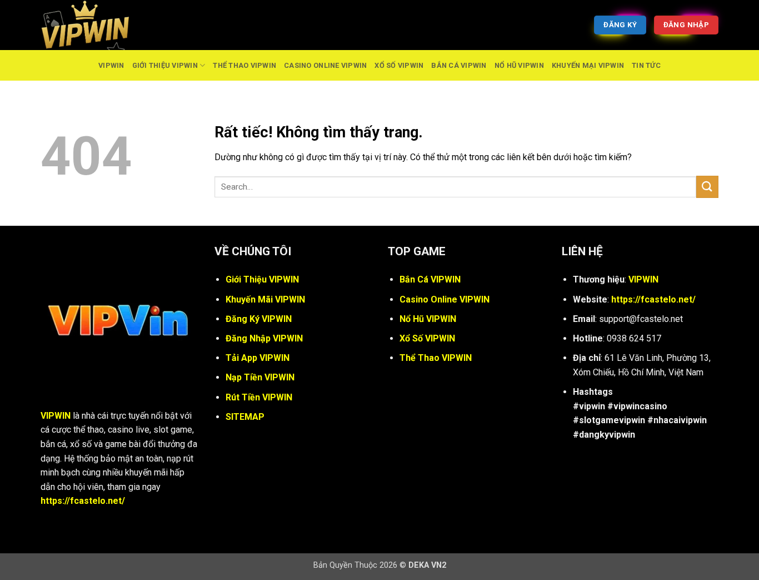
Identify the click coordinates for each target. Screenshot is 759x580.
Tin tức (646, 65)
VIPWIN (111, 65)
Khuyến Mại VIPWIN (588, 65)
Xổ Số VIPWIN (398, 65)
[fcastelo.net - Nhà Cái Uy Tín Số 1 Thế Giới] (96, 25)
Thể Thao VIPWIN (244, 65)
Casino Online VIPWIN (325, 65)
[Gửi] (707, 186)
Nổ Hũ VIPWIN (519, 65)
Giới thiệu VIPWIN (165, 65)
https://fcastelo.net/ (83, 500)
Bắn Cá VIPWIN (458, 65)
